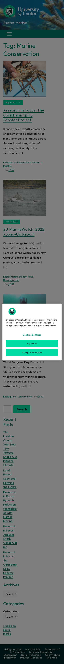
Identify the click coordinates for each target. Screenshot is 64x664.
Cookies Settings (32, 334)
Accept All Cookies (32, 352)
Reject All (32, 343)
